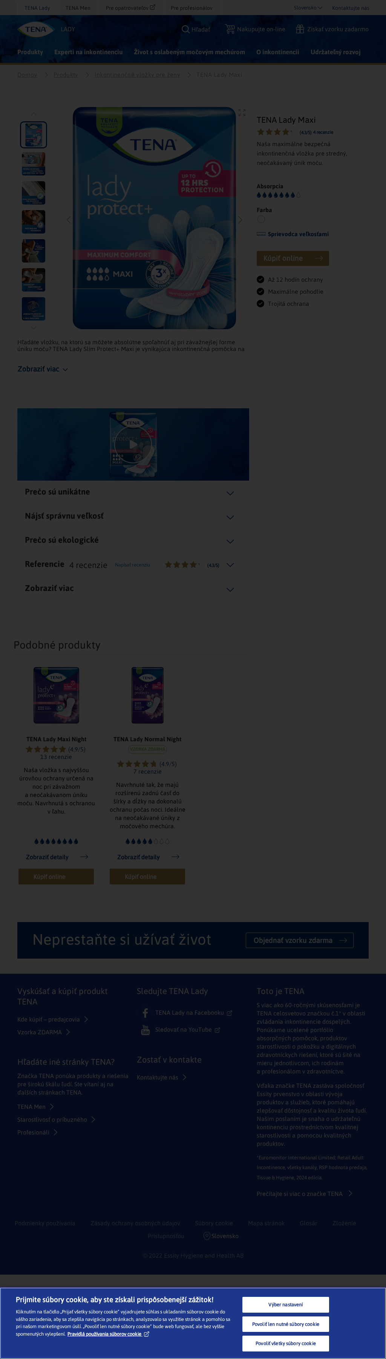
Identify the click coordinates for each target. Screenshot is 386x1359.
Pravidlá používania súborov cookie (104, 1334)
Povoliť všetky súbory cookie (286, 1343)
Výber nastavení (285, 1304)
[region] (193, 1323)
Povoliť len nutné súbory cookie (285, 1324)
